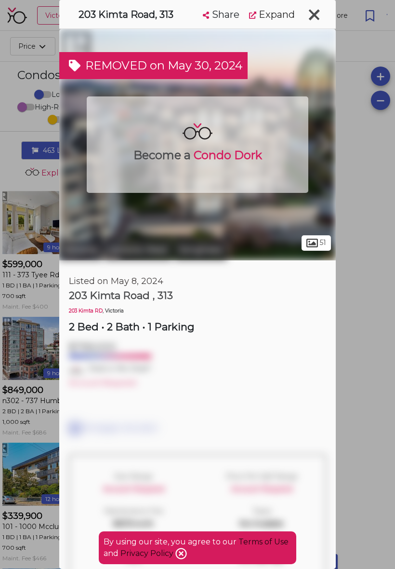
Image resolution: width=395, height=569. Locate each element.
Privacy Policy (147, 553)
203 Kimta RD (86, 311)
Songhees (200, 249)
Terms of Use (263, 541)
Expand (275, 14)
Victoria (80, 249)
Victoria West (138, 249)
